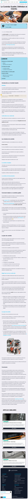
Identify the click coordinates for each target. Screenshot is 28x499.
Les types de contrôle (6, 76)
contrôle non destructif (19, 398)
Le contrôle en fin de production (7, 69)
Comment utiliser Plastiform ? (18, 490)
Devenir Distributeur (5, 476)
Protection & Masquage (18, 479)
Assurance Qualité (6, 421)
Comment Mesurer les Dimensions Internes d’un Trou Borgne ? (12, 422)
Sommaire (4, 59)
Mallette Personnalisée (18, 493)
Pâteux (3, 487)
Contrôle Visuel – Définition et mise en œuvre (10, 460)
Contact (3, 482)
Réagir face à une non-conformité (8, 75)
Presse (3, 478)
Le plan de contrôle (5, 73)
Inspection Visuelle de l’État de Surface (20, 478)
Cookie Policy (13, 497)
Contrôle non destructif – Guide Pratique (9, 441)
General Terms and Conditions (19, 497)
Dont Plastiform (20, 217)
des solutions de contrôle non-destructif (19, 325)
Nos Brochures (4, 479)
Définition (4, 63)
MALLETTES (2, 0)
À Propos (3, 475)
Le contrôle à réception (6, 68)
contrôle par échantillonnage (9, 203)
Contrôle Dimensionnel (18, 475)
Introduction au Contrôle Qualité (7, 61)
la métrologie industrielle (10, 44)
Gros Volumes (4, 490)
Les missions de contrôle (6, 66)
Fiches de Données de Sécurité (19, 487)
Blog (15, 486)
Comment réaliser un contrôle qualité (8, 71)
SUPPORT (8, 0)
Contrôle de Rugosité (17, 476)
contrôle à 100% (6, 200)
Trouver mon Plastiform (18, 491)
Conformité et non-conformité (7, 64)
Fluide (3, 486)
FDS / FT (5, 0)
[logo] (1, 2)
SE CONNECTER (21, 0)
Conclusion (3, 78)
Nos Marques (4, 480)
